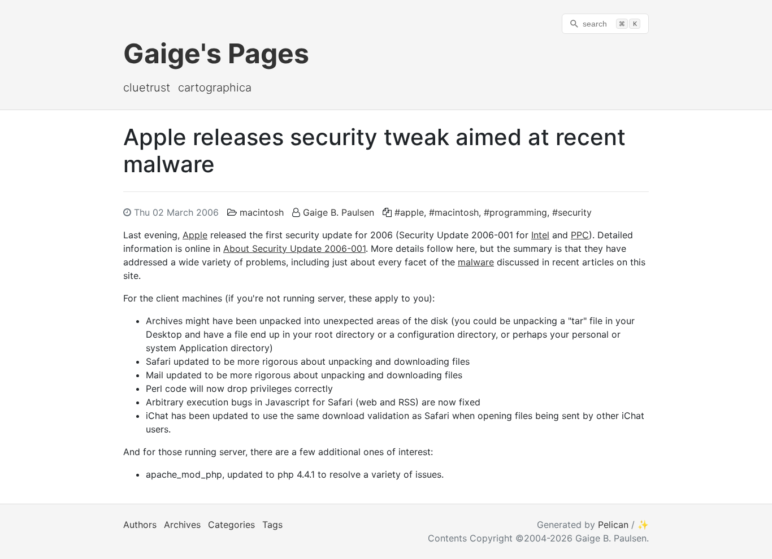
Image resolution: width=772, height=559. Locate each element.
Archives (182, 524)
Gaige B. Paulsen (338, 212)
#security (572, 212)
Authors (140, 524)
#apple (409, 212)
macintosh (262, 212)
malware (476, 262)
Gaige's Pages (216, 53)
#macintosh (454, 212)
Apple (195, 235)
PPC (580, 235)
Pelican (613, 524)
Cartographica (214, 87)
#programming (515, 212)
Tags (272, 524)
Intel (540, 235)
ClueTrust (146, 87)
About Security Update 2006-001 (294, 248)
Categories (231, 524)
